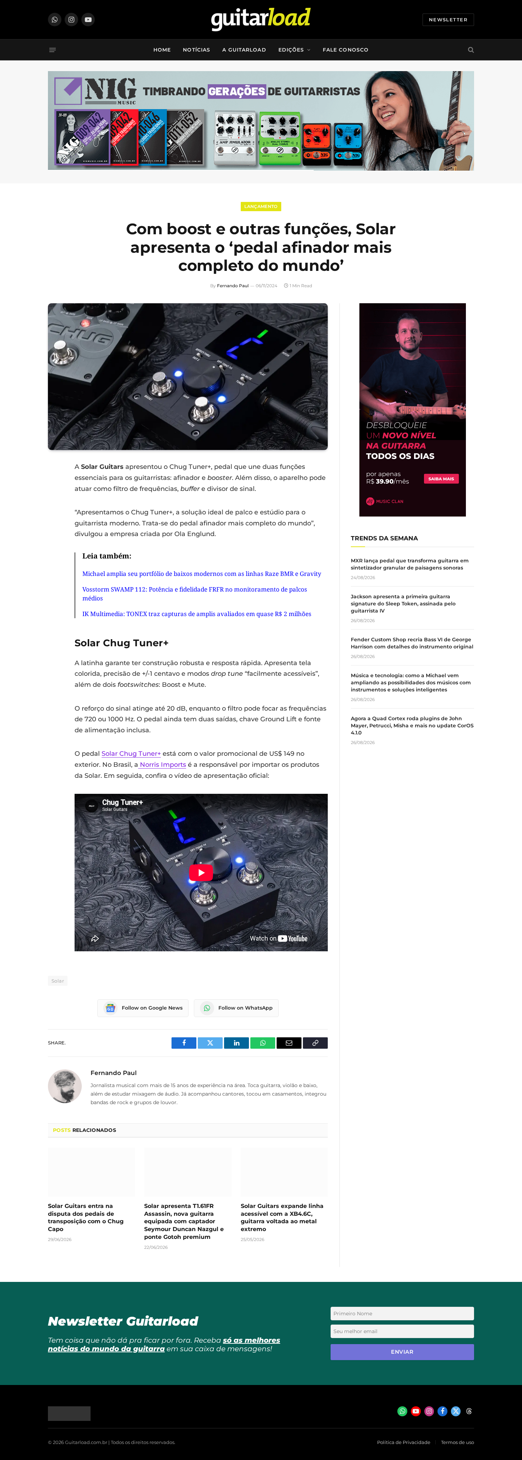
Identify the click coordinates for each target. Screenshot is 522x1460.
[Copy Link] (55, 558)
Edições (291, 50)
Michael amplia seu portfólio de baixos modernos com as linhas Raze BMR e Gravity (201, 573)
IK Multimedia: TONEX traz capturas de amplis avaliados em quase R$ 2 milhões (196, 614)
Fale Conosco (346, 50)
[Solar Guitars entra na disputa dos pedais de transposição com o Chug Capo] (91, 1172)
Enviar (402, 1351)
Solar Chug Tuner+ (131, 754)
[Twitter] (55, 503)
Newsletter (448, 19)
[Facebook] (55, 485)
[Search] (470, 50)
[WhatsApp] (55, 540)
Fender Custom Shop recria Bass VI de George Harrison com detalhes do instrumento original (412, 643)
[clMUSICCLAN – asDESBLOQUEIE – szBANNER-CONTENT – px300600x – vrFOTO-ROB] (412, 514)
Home (162, 50)
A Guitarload (244, 50)
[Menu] (52, 49)
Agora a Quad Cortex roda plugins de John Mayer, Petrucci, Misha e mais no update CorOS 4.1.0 (412, 725)
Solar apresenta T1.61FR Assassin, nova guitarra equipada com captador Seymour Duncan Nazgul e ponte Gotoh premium (184, 1221)
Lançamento (261, 206)
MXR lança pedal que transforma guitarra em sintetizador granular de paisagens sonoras (410, 564)
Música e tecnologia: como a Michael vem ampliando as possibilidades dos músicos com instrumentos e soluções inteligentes (411, 682)
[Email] (55, 521)
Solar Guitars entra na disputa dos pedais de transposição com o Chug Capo (86, 1217)
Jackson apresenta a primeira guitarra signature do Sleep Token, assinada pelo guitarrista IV (403, 603)
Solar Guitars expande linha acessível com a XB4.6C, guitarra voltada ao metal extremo (282, 1217)
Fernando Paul (233, 285)
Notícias (196, 50)
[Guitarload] (261, 19)
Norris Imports (162, 765)
